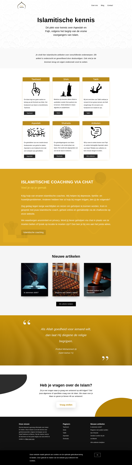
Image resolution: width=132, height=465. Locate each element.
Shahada (59, 156)
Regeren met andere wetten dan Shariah (99, 431)
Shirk (58, 113)
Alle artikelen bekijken (66, 304)
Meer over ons (29, 439)
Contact (110, 5)
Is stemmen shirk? (96, 427)
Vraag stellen (66, 405)
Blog (102, 5)
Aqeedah (30, 156)
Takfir (88, 113)
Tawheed (30, 113)
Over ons (94, 5)
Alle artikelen (90, 156)
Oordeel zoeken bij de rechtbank (97, 437)
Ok (97, 455)
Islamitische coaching (33, 232)
